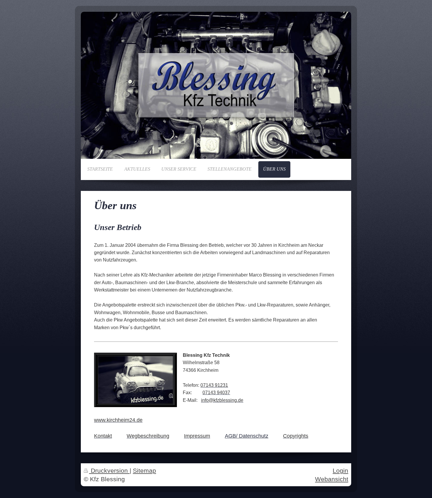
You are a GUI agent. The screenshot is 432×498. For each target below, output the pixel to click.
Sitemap (144, 470)
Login (340, 470)
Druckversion (109, 470)
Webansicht (331, 479)
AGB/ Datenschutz (246, 436)
